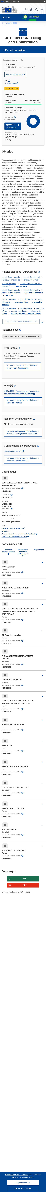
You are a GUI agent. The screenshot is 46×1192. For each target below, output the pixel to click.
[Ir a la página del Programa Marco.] (23, 32)
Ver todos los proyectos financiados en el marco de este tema (23, 401)
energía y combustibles (11, 280)
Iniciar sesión (25, 9)
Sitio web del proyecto (15, 75)
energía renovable (31, 280)
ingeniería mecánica (32, 290)
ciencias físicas (26, 308)
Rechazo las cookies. (23, 1188)
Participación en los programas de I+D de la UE (22, 534)
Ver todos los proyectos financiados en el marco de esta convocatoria (23, 459)
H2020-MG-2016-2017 (13, 451)
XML (25, 879)
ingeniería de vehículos (11, 293)
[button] (31, 9)
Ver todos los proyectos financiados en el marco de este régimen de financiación (23, 432)
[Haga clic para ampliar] (42, 563)
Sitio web (8, 531)
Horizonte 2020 (11, 23)
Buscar (36, 9)
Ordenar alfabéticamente (8, 551)
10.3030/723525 (10, 83)
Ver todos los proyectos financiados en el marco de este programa (22, 366)
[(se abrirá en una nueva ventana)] (9, 8)
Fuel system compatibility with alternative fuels (22, 336)
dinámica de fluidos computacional (26, 314)
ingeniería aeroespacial (33, 293)
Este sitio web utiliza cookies (16, 1175)
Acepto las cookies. (23, 1183)
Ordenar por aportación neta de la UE (23, 552)
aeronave (9, 295)
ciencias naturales (9, 284)
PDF (25, 885)
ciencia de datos (21, 302)
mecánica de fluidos (19, 311)
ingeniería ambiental (32, 277)
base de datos (21, 286)
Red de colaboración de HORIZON (17, 537)
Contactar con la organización (15, 528)
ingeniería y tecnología (11, 277)
